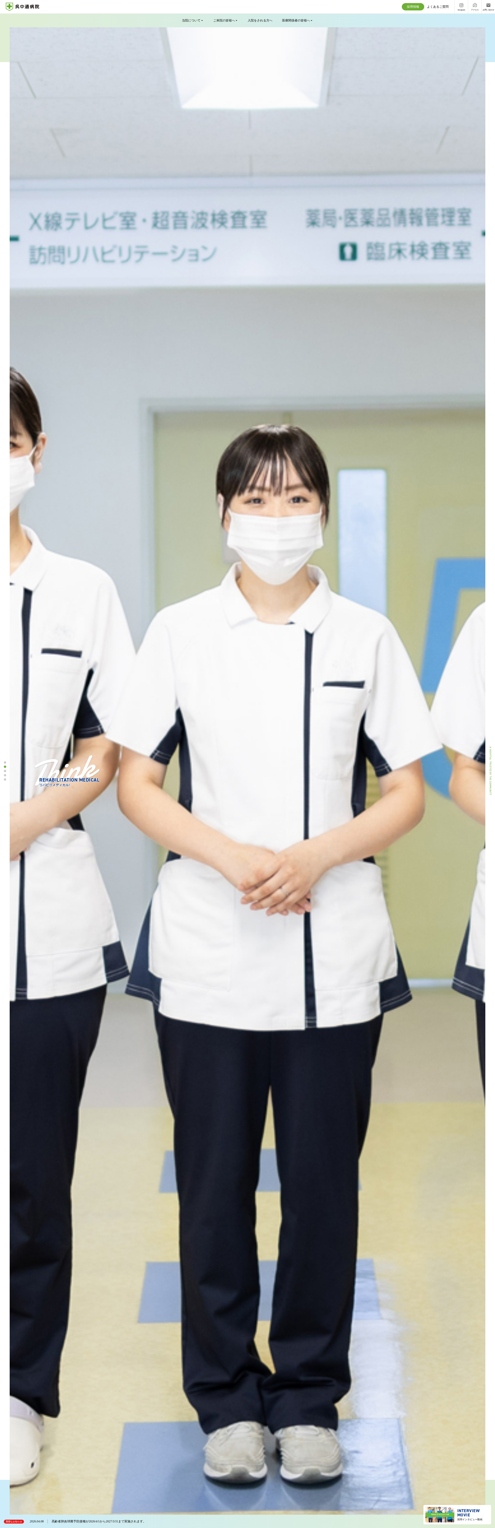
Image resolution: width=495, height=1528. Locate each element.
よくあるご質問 (438, 6)
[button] (5, 762)
